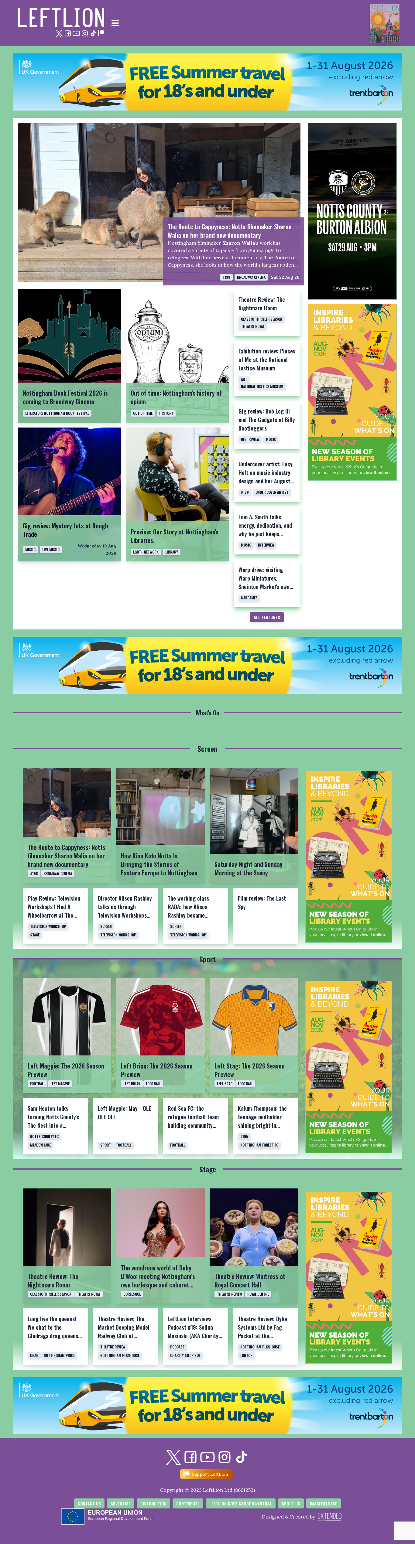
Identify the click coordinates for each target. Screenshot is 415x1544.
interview (266, 544)
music (30, 549)
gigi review (250, 439)
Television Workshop (48, 926)
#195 (244, 1136)
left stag (224, 1083)
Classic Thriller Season (261, 319)
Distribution (153, 1503)
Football (37, 1083)
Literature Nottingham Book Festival (57, 413)
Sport (207, 958)
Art (244, 379)
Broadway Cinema (251, 277)
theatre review (229, 1294)
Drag (34, 1355)
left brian (131, 1083)
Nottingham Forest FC (259, 1144)
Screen (207, 748)
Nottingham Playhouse (119, 1355)
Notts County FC (44, 1136)
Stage (34, 934)
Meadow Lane (40, 1144)
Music (271, 439)
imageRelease (323, 1503)
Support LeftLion (210, 1474)
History (166, 413)
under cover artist (272, 492)
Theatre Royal (252, 326)
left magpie (60, 1083)
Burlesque (132, 1294)
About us (291, 1503)
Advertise (121, 1503)
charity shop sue (185, 1355)
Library (171, 551)
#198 (226, 277)
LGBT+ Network (146, 551)
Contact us (89, 1503)
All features (267, 617)
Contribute (188, 1503)
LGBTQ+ (246, 1355)
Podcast (177, 1346)
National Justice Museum (262, 386)
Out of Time (143, 413)
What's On (207, 712)
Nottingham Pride (59, 1355)
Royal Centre (258, 1294)
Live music (51, 549)
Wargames (249, 597)
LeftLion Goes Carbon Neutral (240, 1503)
